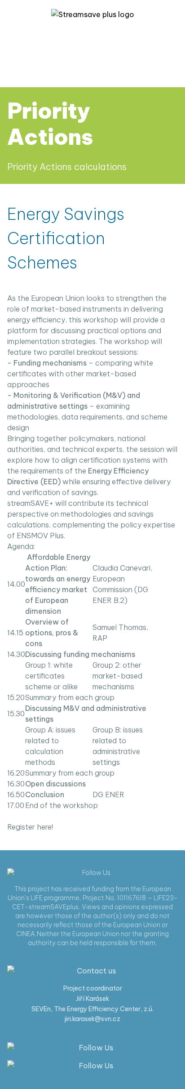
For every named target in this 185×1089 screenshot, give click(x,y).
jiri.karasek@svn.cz (92, 1019)
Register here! (30, 826)
